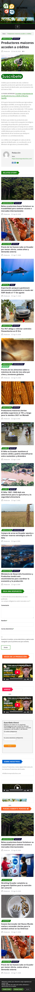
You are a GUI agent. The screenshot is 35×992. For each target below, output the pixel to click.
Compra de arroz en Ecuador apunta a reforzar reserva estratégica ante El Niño (17, 535)
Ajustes (27, 989)
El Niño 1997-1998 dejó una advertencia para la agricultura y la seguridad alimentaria (16, 494)
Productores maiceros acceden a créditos (19, 33)
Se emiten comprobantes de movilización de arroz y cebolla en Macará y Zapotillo (17, 96)
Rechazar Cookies (18, 989)
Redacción (7, 51)
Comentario (5, 605)
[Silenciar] (28, 679)
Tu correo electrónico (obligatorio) (13, 737)
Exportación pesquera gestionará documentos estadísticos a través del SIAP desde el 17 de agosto (17, 290)
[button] (17, 788)
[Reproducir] (4, 679)
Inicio (4, 33)
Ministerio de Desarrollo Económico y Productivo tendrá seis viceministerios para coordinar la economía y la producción (17, 577)
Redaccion (7, 214)
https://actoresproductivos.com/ (22, 159)
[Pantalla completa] (30, 679)
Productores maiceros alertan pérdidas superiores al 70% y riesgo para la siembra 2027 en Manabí (16, 413)
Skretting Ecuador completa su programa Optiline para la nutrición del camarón (16, 885)
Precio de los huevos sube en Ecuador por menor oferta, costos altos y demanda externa (17, 249)
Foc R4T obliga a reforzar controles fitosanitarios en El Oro (16, 330)
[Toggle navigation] (17, 26)
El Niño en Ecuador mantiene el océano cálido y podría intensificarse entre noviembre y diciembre (17, 454)
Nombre (4, 621)
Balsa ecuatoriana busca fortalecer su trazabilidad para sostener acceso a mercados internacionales (17, 208)
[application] (17, 672)
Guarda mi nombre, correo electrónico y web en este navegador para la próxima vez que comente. (17, 640)
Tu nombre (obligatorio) (10, 731)
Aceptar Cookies (6, 989)
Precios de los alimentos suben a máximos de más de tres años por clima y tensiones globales (15, 372)
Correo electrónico (7, 629)
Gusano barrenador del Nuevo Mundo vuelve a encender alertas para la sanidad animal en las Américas (17, 926)
